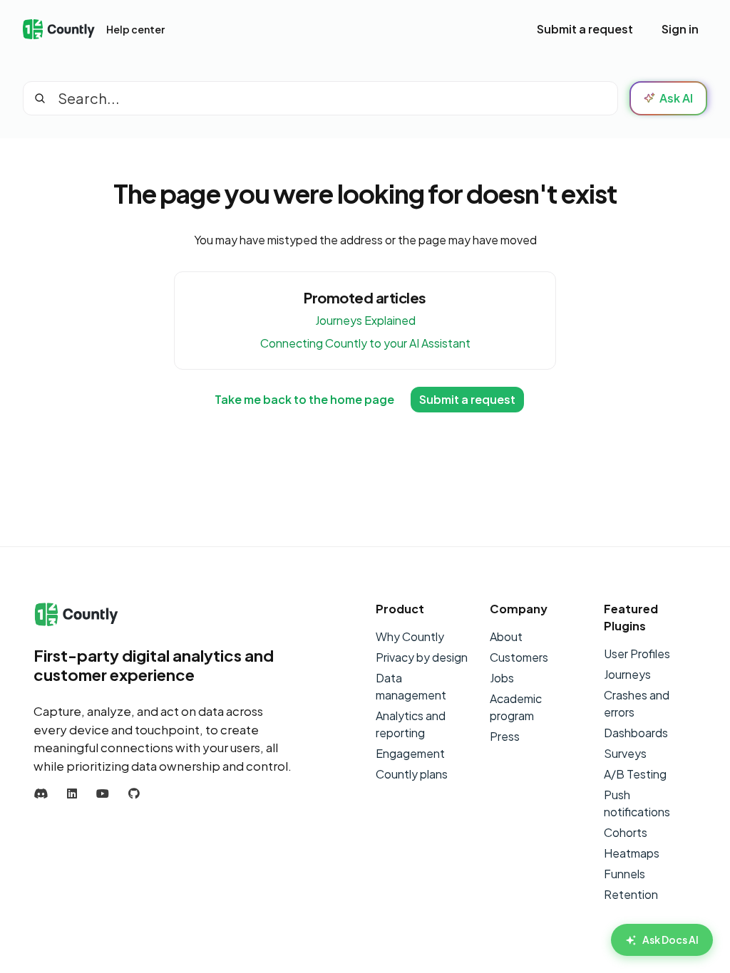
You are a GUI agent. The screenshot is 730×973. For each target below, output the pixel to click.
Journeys (627, 674)
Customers (519, 657)
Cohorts (625, 832)
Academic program (516, 707)
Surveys (625, 753)
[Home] (59, 29)
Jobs (502, 677)
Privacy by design (422, 657)
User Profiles (637, 653)
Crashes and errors (636, 703)
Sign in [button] (680, 28)
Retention (631, 894)
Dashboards (636, 732)
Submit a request (585, 28)
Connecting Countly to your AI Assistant (365, 342)
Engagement (410, 753)
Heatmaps (631, 852)
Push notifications (637, 803)
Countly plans (412, 773)
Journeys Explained (365, 320)
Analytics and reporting (411, 724)
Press (505, 736)
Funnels (624, 873)
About (506, 636)
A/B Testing (635, 773)
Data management (411, 686)
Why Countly (410, 636)
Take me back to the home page (304, 399)
